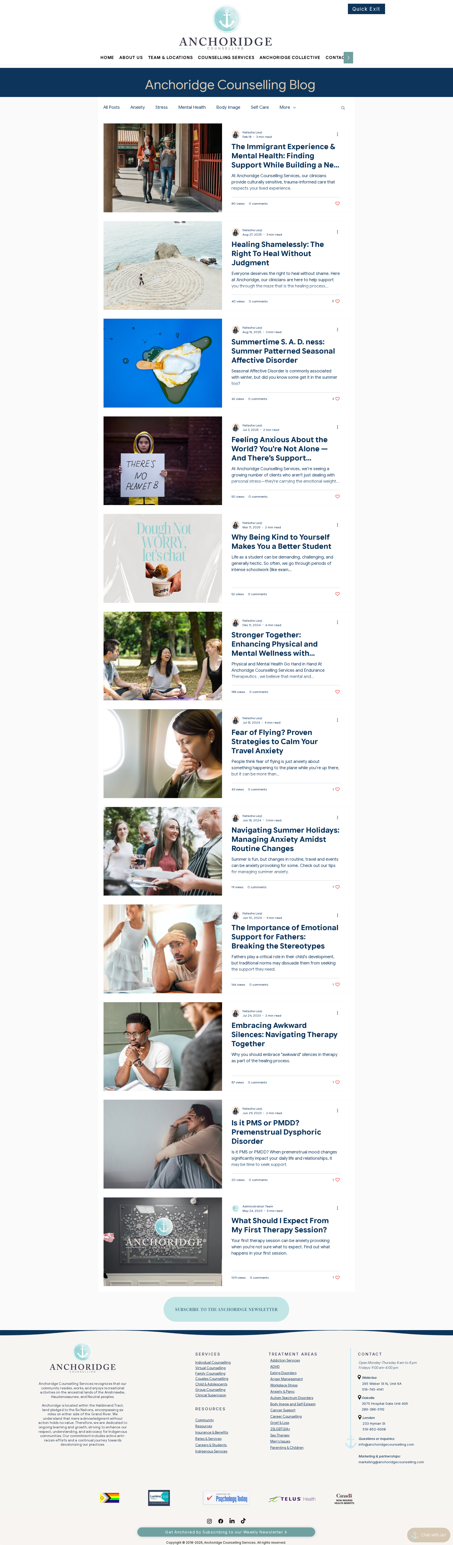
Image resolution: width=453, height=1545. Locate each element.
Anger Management (286, 1379)
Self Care (260, 107)
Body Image (228, 107)
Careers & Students (211, 1445)
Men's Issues (280, 1441)
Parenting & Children (287, 1447)
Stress (161, 107)
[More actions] (339, 134)
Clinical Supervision (210, 1395)
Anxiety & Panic (282, 1391)
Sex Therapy (280, 1435)
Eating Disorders (283, 1373)
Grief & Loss (279, 1423)
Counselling (232, 1542)
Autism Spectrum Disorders (291, 1398)
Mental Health (192, 107)
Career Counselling (286, 1416)
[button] (131, 57)
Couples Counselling (211, 1378)
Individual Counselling (213, 1362)
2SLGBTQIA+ (280, 1429)
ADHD (275, 1366)
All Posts (111, 107)
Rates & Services (208, 1438)
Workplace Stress (284, 1385)
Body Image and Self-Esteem (293, 1404)
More (284, 107)
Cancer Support (282, 1410)
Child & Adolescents (211, 1384)
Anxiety (137, 107)
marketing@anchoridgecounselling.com (391, 1462)
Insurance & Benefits (211, 1432)
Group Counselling (210, 1389)
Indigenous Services (211, 1451)
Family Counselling (210, 1373)
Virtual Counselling (210, 1368)
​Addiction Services (285, 1360)
